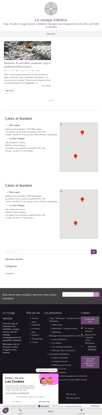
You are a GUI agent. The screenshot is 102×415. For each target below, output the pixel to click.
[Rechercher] (94, 251)
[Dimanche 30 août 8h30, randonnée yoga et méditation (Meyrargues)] (27, 50)
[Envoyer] (96, 294)
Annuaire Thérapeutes (74, 406)
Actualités (9, 273)
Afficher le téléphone (92, 347)
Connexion (94, 406)
